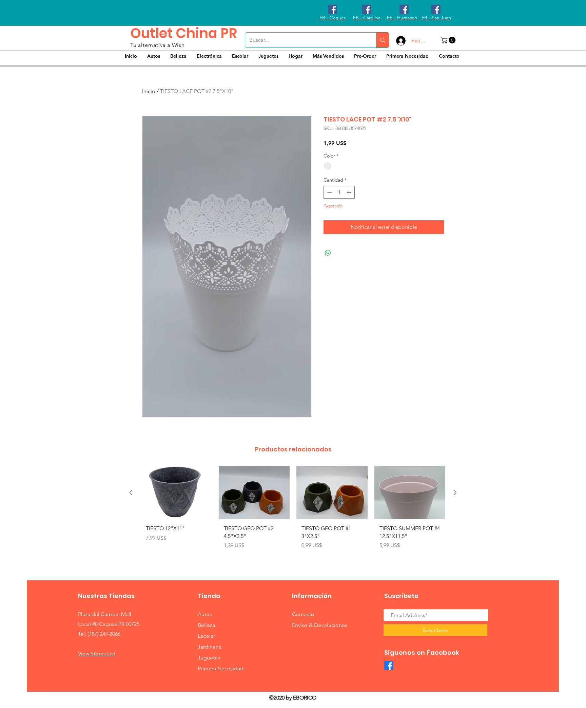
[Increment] (349, 192)
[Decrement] (329, 192)
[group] (293, 514)
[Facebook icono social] (332, 9)
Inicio (148, 91)
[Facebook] (388, 665)
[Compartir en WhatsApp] (328, 253)
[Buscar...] (382, 40)
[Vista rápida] (176, 492)
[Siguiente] (455, 492)
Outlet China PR (183, 33)
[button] (449, 40)
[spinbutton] (339, 192)
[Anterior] (131, 492)
